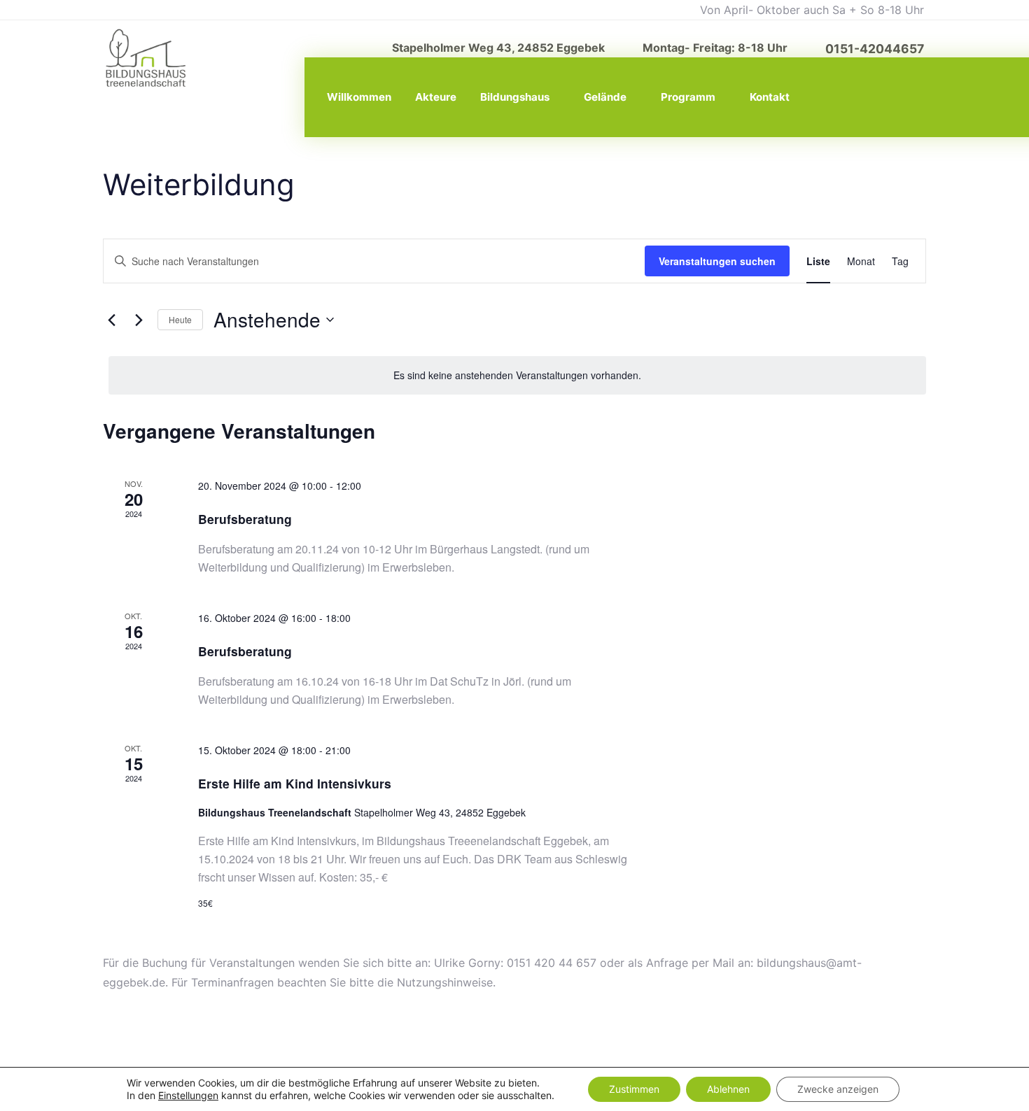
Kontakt (770, 97)
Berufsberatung (245, 519)
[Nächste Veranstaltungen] (138, 319)
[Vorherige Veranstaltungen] (111, 319)
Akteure (435, 97)
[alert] (517, 375)
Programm (688, 97)
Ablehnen (728, 1089)
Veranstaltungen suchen (717, 261)
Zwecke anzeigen (837, 1089)
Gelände (605, 97)
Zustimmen (634, 1089)
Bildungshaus (515, 97)
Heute (180, 319)
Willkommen (359, 97)
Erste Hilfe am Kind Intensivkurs (294, 783)
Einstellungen (188, 1095)
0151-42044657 (874, 49)
